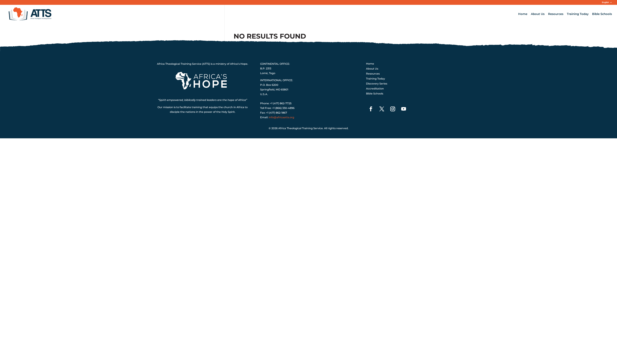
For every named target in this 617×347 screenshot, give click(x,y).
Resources (555, 14)
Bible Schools (602, 14)
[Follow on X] (382, 109)
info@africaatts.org (281, 117)
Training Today (578, 14)
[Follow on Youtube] (403, 109)
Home (522, 14)
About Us (538, 14)
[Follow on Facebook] (371, 109)
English (605, 2)
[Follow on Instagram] (393, 109)
